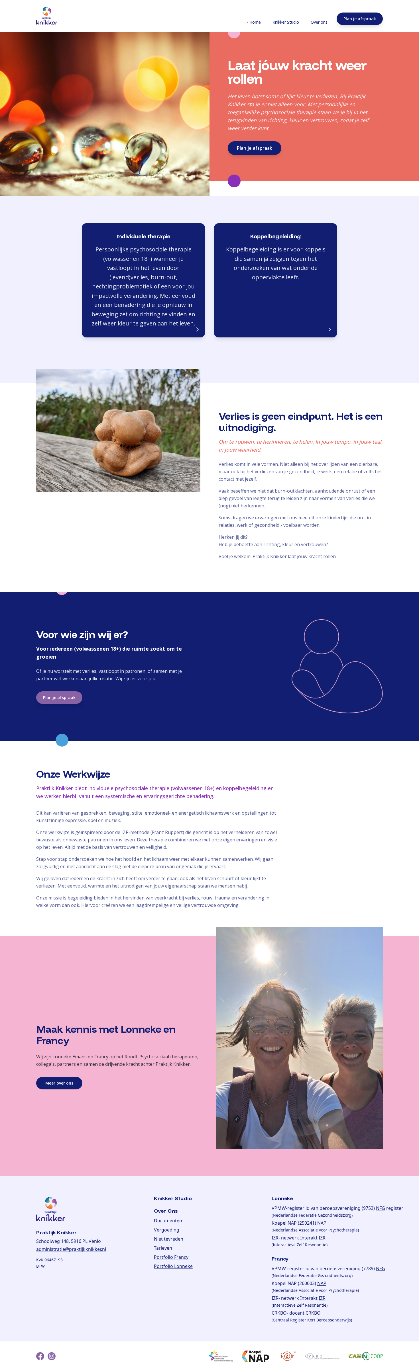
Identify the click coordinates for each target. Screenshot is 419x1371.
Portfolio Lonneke (173, 1266)
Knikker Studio (284, 22)
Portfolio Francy (171, 1257)
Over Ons (166, 1211)
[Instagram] (52, 1356)
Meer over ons (59, 1083)
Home (254, 22)
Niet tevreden (168, 1239)
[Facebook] (40, 1356)
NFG (380, 1208)
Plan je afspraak (359, 18)
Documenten (168, 1221)
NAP (321, 1223)
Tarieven (163, 1248)
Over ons (318, 22)
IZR (322, 1238)
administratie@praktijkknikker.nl (71, 1249)
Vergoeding (166, 1230)
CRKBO (313, 1313)
